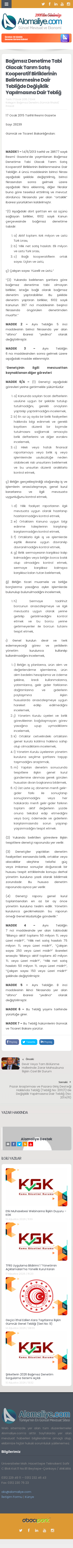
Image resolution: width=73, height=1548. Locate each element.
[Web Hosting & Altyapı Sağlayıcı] (37, 1520)
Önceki (30, 1059)
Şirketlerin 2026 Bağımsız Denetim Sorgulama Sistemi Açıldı (29, 1376)
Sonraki (63, 1082)
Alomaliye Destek (36, 1139)
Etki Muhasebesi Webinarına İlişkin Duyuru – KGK (36, 1213)
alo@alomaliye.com (16, 1492)
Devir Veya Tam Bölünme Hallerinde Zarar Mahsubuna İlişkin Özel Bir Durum (43, 1067)
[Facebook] (50, 4)
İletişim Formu (11, 1497)
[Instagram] (68, 4)
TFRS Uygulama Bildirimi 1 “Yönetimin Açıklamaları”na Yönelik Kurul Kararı (31, 1267)
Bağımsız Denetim (28, 102)
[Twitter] (43, 4)
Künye (29, 1497)
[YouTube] (62, 4)
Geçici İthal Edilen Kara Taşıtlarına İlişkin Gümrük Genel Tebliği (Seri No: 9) (33, 1322)
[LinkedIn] (56, 4)
